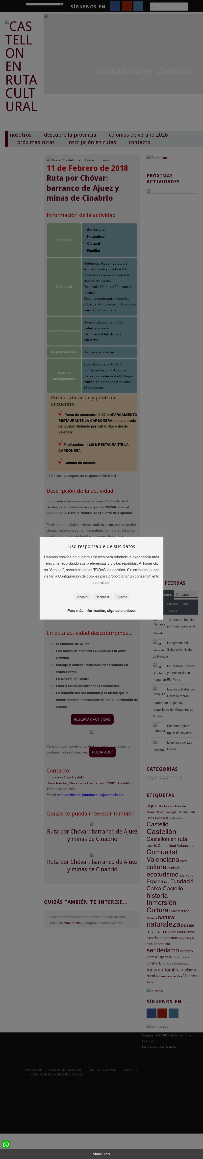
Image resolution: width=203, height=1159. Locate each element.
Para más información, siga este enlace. (101, 610)
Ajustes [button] (121, 596)
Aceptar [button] (82, 596)
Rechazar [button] (102, 596)
